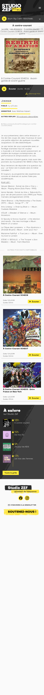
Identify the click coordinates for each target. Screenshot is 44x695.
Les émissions (16, 29)
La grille (5, 29)
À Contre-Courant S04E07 (15, 348)
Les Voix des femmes (23, 459)
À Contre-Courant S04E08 (15, 295)
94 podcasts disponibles (27, 116)
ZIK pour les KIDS (21, 447)
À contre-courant (22, 423)
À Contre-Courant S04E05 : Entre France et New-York (19, 390)
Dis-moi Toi (19, 435)
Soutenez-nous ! (22, 511)
